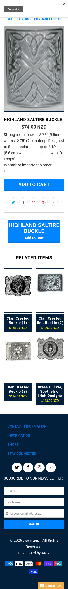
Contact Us (52, 585)
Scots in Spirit (31, 540)
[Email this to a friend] (53, 201)
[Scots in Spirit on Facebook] (28, 467)
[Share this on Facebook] (23, 201)
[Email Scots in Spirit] (51, 467)
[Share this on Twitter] (13, 201)
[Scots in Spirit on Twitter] (17, 467)
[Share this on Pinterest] (33, 201)
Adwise (46, 553)
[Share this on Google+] (43, 201)
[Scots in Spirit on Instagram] (39, 467)
